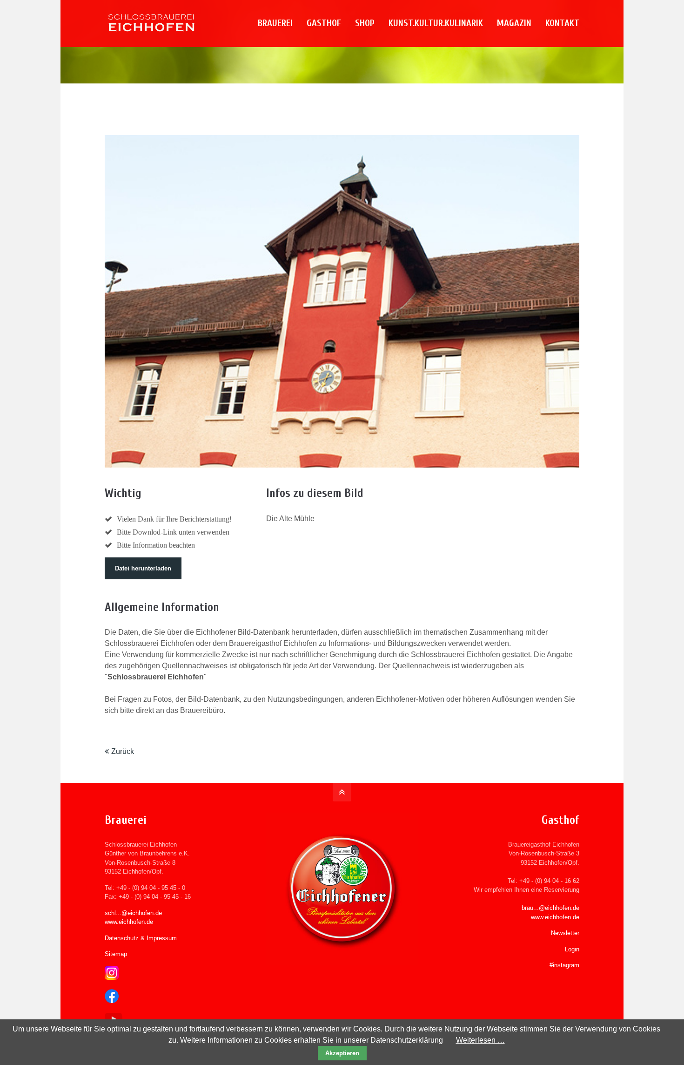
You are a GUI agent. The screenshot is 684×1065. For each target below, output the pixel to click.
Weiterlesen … (480, 1040)
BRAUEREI (275, 23)
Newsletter (565, 932)
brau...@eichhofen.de (550, 907)
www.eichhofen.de (129, 921)
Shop (365, 23)
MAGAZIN (514, 23)
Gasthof (324, 23)
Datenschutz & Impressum (141, 938)
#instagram (564, 965)
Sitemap (116, 953)
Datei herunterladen (143, 568)
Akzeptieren (342, 1053)
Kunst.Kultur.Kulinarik (436, 23)
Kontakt (562, 23)
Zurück (122, 751)
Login (572, 949)
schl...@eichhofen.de (133, 912)
